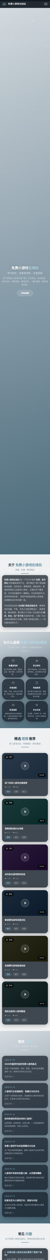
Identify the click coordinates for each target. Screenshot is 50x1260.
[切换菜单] (46, 4)
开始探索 (25, 293)
